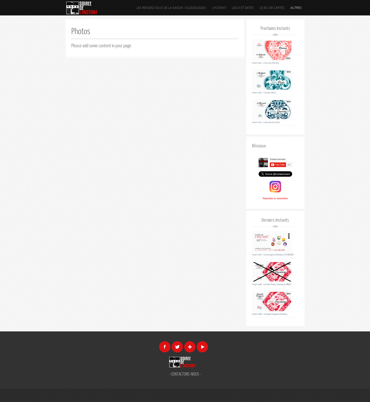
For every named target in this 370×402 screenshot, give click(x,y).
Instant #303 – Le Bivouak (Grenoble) (266, 122)
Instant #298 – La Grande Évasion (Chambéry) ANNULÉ (271, 284)
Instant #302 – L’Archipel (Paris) (264, 92)
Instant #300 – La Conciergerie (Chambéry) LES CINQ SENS (272, 254)
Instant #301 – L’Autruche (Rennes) (265, 63)
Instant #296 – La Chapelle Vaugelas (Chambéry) (270, 314)
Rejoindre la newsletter (275, 198)
